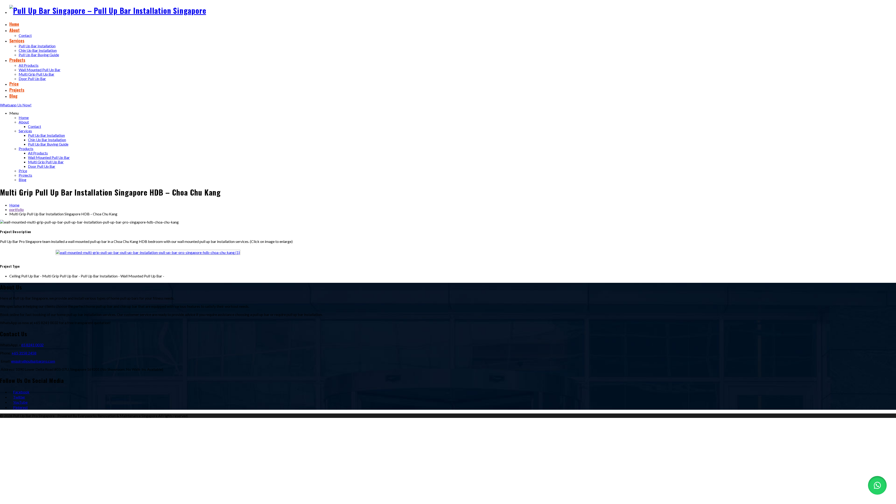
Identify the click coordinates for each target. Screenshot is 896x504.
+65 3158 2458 (24, 353)
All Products (28, 65)
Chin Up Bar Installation (38, 50)
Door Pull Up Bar (32, 78)
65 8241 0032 (32, 345)
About (14, 30)
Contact (25, 35)
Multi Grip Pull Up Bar (36, 74)
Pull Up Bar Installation (37, 46)
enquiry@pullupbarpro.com (33, 361)
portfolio (16, 209)
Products (17, 60)
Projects (16, 90)
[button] (877, 485)
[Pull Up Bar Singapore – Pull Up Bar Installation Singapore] (107, 10)
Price (14, 84)
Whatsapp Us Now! (16, 105)
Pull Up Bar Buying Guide (39, 54)
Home (14, 24)
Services (16, 41)
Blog (13, 96)
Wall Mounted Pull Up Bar (39, 69)
